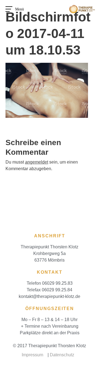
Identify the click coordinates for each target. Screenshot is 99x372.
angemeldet (36, 162)
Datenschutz (62, 354)
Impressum (32, 354)
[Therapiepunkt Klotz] (82, 8)
